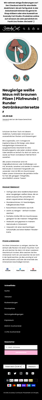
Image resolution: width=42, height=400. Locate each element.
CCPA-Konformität (12, 332)
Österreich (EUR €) (13, 366)
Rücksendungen (11, 302)
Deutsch (32, 366)
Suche (7, 291)
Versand (5, 119)
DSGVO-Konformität (13, 326)
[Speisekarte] (38, 28)
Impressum (9, 320)
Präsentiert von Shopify (31, 393)
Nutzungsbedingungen (13, 314)
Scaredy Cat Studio (16, 393)
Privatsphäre (9, 308)
